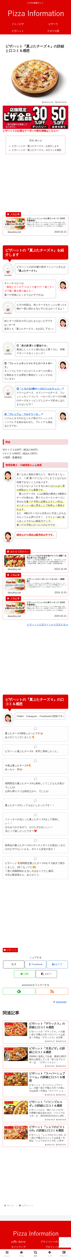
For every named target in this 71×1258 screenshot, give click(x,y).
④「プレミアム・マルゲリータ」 (22, 414)
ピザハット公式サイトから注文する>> (47, 624)
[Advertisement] (35, 181)
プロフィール (52, 1246)
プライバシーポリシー (52, 1241)
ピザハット (12, 950)
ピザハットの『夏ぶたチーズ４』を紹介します (35, 146)
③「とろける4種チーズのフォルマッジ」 (39, 388)
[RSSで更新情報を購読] (52, 991)
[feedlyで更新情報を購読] (19, 991)
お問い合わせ (18, 1241)
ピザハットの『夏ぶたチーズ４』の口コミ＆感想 (36, 150)
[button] (46, 974)
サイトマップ (18, 1246)
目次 (31, 140)
